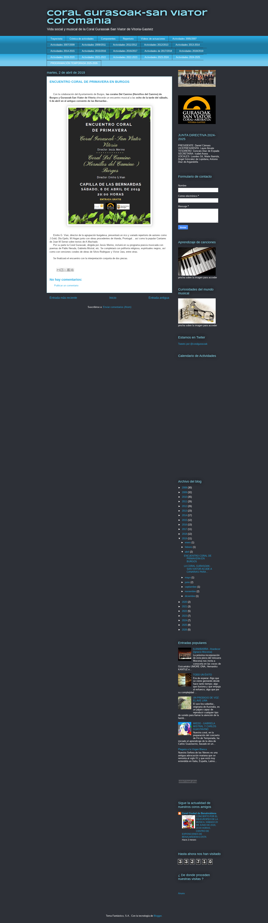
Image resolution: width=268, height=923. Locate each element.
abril (187, 551)
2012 (185, 506)
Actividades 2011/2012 (125, 44)
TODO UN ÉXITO (202, 674)
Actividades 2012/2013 (156, 44)
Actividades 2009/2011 (94, 44)
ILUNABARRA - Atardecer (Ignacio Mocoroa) (206, 650)
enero (188, 542)
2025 (185, 625)
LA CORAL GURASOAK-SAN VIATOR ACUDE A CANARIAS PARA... (198, 569)
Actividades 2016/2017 (125, 51)
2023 (185, 615)
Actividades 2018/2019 (191, 51)
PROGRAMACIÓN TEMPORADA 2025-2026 (74, 63)
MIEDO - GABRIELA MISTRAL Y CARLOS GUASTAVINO (204, 726)
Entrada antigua (159, 297)
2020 (185, 602)
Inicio (112, 297)
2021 (185, 606)
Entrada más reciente (63, 297)
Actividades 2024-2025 (188, 57)
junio (188, 582)
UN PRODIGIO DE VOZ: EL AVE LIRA (206, 699)
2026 (185, 629)
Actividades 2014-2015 (63, 51)
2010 (185, 497)
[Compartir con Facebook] (69, 270)
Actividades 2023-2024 (157, 57)
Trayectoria (56, 38)
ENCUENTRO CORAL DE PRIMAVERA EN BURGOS (197, 558)
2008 (185, 487)
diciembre (190, 596)
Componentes (108, 38)
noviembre (191, 591)
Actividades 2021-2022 (94, 57)
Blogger (158, 915)
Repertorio (128, 38)
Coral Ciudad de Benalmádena (199, 813)
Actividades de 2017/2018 (158, 51)
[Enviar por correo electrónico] (58, 270)
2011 (185, 501)
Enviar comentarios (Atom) (117, 307)
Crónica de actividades (82, 38)
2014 (185, 515)
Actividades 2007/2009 (63, 44)
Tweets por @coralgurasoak (192, 344)
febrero (189, 547)
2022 (185, 611)
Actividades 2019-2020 (63, 57)
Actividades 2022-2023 (125, 57)
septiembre (191, 586)
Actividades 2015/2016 (94, 51)
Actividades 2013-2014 (188, 44)
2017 (185, 529)
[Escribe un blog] (62, 270)
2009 (185, 492)
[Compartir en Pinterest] (72, 270)
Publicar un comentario (66, 285)
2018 (185, 534)
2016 (185, 524)
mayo (188, 577)
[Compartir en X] (65, 270)
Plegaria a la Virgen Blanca (192, 749)
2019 (185, 538)
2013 (185, 510)
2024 (185, 620)
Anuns (181, 893)
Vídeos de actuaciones (153, 38)
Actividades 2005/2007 (184, 38)
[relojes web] (188, 789)
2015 (185, 520)
